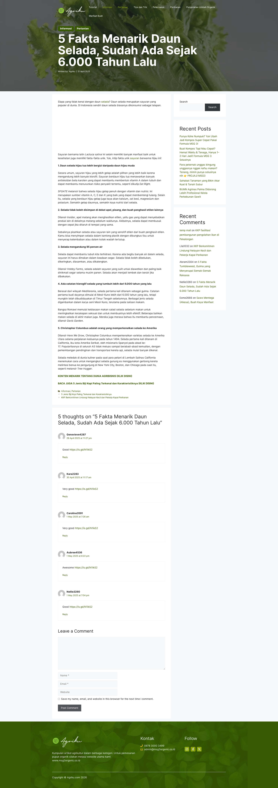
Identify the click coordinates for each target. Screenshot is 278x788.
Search (184, 101)
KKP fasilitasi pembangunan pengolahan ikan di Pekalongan (199, 235)
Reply (65, 457)
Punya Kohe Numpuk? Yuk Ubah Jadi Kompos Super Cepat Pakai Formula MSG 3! (198, 140)
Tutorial (93, 7)
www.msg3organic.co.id (66, 760)
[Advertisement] (111, 131)
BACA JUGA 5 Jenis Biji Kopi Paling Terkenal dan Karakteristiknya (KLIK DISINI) (106, 383)
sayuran (134, 158)
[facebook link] (193, 749)
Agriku (72, 71)
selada (105, 101)
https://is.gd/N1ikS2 (81, 449)
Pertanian (123, 7)
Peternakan (158, 7)
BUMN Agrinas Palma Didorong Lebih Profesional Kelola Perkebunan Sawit (198, 193)
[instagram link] (187, 749)
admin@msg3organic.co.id (159, 749)
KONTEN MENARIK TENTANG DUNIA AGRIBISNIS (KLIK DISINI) (95, 376)
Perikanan (175, 7)
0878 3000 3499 (154, 745)
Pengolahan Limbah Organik (200, 7)
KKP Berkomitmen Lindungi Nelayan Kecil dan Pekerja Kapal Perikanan (94, 397)
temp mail (185, 230)
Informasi (107, 7)
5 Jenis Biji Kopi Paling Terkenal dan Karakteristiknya (86, 394)
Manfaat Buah (96, 15)
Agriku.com (73, 777)
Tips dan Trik (140, 7)
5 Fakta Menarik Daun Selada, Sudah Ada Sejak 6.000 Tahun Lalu (198, 286)
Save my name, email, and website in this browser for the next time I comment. (107, 698)
